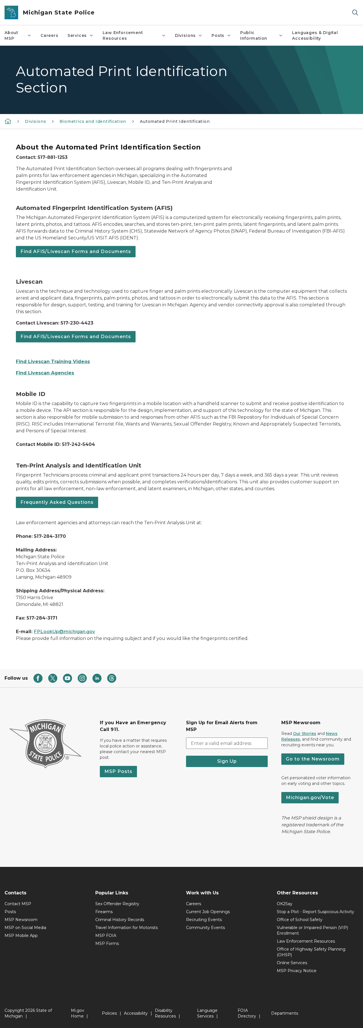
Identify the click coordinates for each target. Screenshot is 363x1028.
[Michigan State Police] (8, 121)
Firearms (104, 911)
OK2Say (284, 903)
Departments (284, 1013)
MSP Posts (118, 771)
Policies (109, 1013)
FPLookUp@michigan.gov (64, 631)
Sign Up (227, 761)
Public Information (253, 35)
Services (77, 35)
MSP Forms (107, 943)
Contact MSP (18, 903)
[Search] (355, 12)
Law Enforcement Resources (123, 35)
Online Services (292, 962)
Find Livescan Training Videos (53, 361)
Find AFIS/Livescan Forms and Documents (75, 251)
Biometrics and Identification (93, 121)
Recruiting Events (204, 919)
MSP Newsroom (21, 919)
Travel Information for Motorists (126, 927)
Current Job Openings (208, 911)
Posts (218, 35)
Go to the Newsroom (313, 759)
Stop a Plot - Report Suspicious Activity (315, 911)
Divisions (185, 35)
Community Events (205, 927)
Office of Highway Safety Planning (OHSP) (311, 952)
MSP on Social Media (25, 927)
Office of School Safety (299, 919)
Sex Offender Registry (117, 903)
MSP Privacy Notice (296, 970)
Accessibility (136, 1013)
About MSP (11, 35)
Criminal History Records (119, 919)
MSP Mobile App (21, 935)
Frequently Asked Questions (57, 502)
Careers (49, 35)
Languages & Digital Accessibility (315, 35)
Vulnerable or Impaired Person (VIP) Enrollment (312, 930)
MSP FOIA (105, 935)
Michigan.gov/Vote (310, 797)
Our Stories (304, 733)
